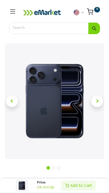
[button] (11, 101)
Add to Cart (80, 185)
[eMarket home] (42, 12)
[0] (93, 13)
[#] (13, 12)
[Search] (94, 28)
